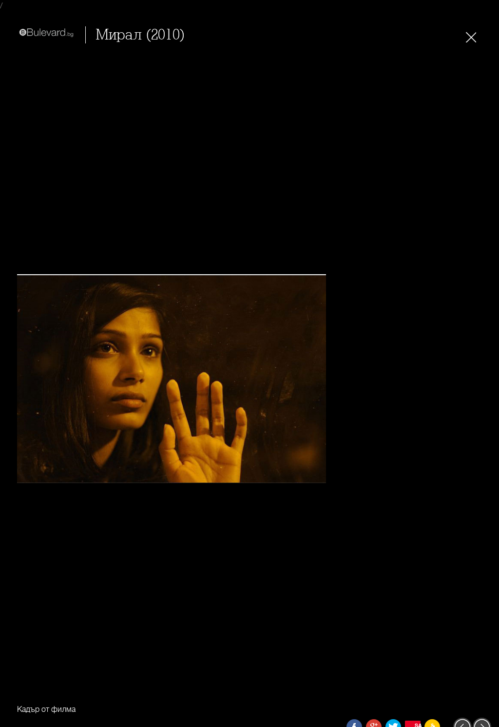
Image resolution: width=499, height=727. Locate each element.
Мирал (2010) (140, 34)
